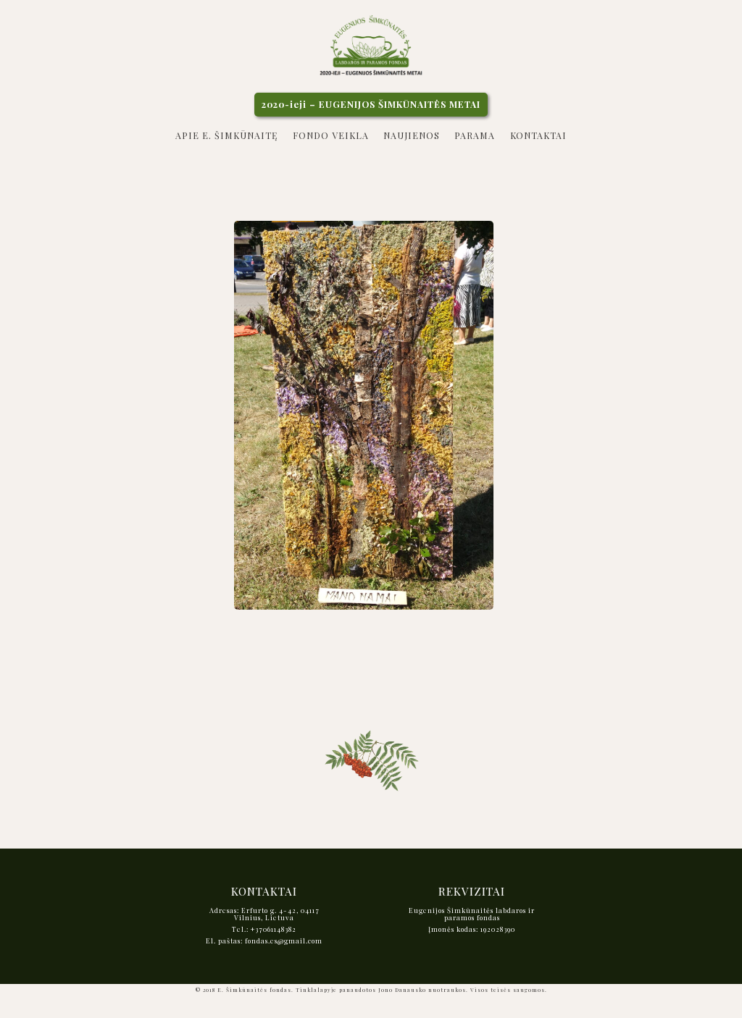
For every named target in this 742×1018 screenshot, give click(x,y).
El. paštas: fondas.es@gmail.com (264, 940)
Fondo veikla (331, 135)
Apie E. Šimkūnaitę (226, 135)
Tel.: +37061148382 (264, 929)
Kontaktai (538, 135)
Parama (474, 135)
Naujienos (411, 135)
